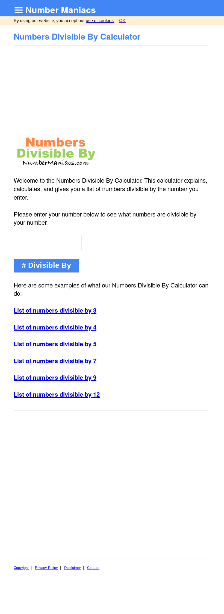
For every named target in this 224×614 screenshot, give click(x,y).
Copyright (21, 567)
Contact (93, 567)
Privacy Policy (46, 567)
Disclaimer (72, 567)
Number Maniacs (60, 9)
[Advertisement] (111, 87)
